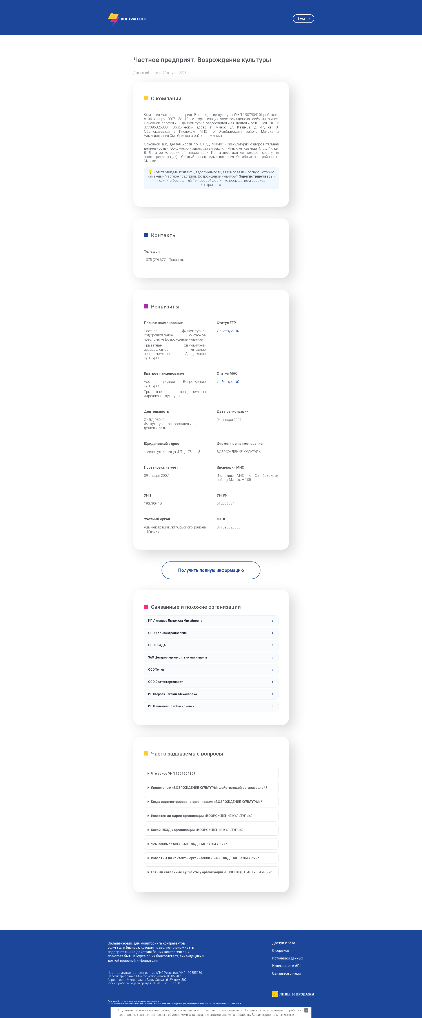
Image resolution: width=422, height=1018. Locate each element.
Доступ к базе (283, 943)
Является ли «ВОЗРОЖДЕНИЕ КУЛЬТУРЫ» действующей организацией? (209, 788)
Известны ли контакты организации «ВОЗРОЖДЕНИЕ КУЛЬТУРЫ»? (205, 858)
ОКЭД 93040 (154, 420)
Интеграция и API (286, 966)
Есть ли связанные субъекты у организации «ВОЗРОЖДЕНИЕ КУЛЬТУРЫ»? (211, 872)
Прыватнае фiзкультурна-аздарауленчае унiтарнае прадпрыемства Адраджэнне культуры (175, 351)
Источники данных (287, 958)
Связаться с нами (286, 974)
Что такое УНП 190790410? (173, 774)
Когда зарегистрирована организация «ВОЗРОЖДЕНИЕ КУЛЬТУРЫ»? (206, 802)
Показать (176, 260)
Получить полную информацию (211, 570)
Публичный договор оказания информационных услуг (134, 1001)
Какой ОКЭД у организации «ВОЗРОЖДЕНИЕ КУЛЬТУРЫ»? (197, 830)
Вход (301, 18)
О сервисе (280, 951)
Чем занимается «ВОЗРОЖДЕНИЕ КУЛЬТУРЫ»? (189, 844)
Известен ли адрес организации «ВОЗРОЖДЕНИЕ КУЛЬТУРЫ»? (202, 816)
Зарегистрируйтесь (256, 176)
